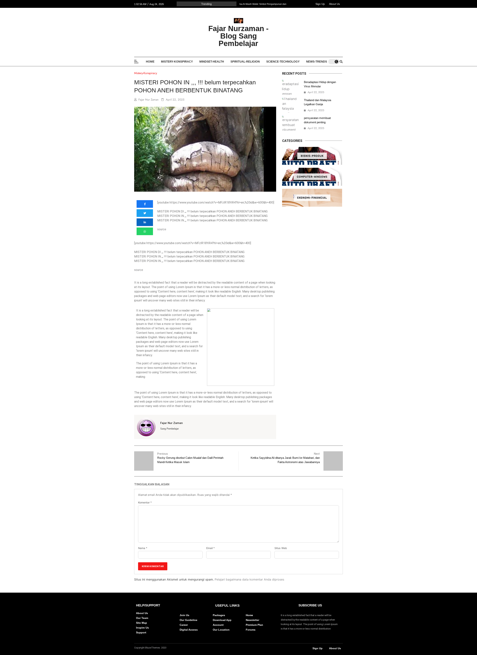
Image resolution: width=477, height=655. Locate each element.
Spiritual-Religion (245, 61)
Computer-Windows (312, 176)
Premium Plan (254, 624)
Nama (142, 548)
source (161, 229)
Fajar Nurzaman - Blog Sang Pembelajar (238, 35)
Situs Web (280, 548)
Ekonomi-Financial (312, 197)
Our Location (221, 629)
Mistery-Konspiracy (177, 61)
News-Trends (316, 61)
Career (184, 624)
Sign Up (320, 3)
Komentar (145, 502)
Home (150, 61)
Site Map (141, 622)
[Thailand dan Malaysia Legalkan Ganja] (291, 105)
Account (218, 624)
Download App (222, 620)
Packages (219, 615)
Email (210, 548)
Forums (250, 629)
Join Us (184, 615)
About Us (334, 3)
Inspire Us (142, 627)
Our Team (142, 617)
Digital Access (189, 629)
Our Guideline (188, 620)
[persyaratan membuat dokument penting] (291, 123)
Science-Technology (283, 61)
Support (141, 632)
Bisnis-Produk (312, 155)
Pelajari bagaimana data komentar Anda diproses (249, 579)
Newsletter (252, 620)
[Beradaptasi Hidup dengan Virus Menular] (291, 87)
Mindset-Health (211, 61)
